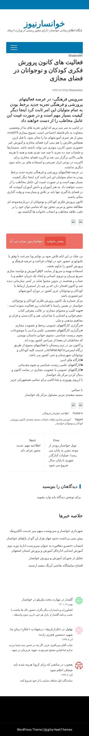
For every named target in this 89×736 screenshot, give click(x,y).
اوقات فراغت (48, 419)
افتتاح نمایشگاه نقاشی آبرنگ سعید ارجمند (55, 565)
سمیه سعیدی (33, 419)
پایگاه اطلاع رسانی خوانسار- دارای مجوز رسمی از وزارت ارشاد (44, 30)
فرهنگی (46, 413)
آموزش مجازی (63, 419)
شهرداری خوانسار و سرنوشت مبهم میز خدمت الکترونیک (46, 531)
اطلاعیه (65, 413)
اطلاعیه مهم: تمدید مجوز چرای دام (28, 445)
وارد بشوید (44, 497)
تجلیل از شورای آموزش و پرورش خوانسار (56, 558)
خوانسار (56, 413)
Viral (47, 729)
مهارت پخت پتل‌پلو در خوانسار (41, 599)
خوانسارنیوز (44, 23)
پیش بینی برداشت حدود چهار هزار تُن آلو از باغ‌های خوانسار (45, 538)
